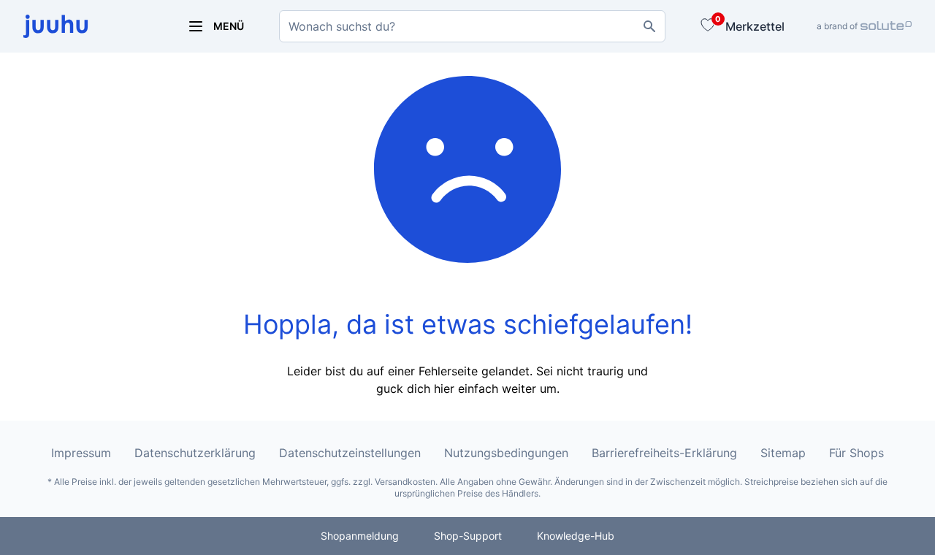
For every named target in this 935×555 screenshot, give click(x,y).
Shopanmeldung (360, 535)
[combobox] (472, 26)
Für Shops (856, 452)
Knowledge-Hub (575, 535)
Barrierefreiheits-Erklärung (664, 452)
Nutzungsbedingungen (506, 452)
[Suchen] (649, 26)
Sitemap (783, 452)
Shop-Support (468, 535)
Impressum (81, 452)
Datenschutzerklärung (195, 452)
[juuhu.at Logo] (87, 26)
